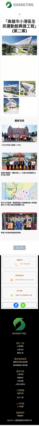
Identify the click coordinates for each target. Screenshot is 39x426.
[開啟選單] (19, 14)
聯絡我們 (20, 412)
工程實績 (20, 390)
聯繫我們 (19, 260)
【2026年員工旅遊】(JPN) (11, 145)
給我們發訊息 (19, 275)
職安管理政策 (20, 359)
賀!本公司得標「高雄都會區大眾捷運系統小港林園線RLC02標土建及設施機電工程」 (19, 204)
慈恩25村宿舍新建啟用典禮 (11, 233)
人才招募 (20, 403)
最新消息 (20, 371)
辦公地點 (19, 291)
